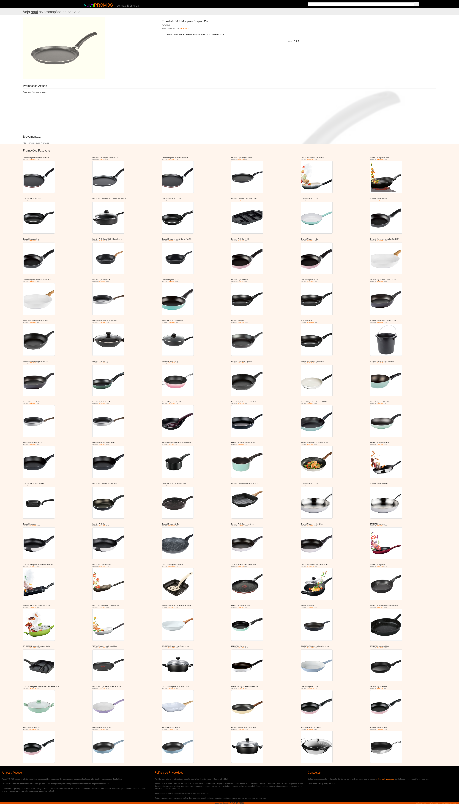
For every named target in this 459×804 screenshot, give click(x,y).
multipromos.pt (421, 803)
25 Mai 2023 (241, 363)
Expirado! (184, 28)
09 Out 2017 (380, 525)
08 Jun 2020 (241, 485)
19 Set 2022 (380, 281)
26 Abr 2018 (241, 444)
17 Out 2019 (102, 729)
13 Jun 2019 (171, 688)
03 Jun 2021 (241, 240)
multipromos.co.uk (449, 803)
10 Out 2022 (171, 322)
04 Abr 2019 (380, 159)
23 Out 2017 (310, 159)
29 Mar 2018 (380, 566)
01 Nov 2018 (310, 363)
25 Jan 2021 (33, 159)
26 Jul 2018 (310, 444)
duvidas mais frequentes (384, 779)
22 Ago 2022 (241, 281)
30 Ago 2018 (241, 607)
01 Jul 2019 (32, 200)
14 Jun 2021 (380, 240)
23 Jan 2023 (380, 322)
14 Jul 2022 (171, 444)
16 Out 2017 (33, 566)
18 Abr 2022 (171, 281)
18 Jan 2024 (241, 159)
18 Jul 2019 (241, 688)
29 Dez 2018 (33, 485)
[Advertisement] (328, 34)
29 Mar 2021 (33, 525)
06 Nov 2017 (102, 566)
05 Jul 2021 (102, 281)
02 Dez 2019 (171, 485)
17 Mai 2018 (33, 607)
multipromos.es (434, 803)
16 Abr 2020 (380, 363)
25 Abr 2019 (102, 485)
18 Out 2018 (310, 607)
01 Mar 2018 (380, 444)
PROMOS (103, 5)
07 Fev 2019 (241, 648)
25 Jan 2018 (241, 566)
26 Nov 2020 (310, 485)
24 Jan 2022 (102, 159)
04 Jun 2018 (171, 607)
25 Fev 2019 (310, 648)
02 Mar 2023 (102, 363)
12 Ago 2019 (241, 200)
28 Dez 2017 (171, 566)
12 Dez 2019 (171, 403)
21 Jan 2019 (102, 648)
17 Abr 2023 (241, 525)
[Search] (416, 4)
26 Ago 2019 (310, 688)
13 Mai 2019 (33, 688)
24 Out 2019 (310, 729)
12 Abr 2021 (171, 240)
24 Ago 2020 (380, 200)
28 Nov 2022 (241, 322)
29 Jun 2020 (241, 403)
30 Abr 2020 (310, 200)
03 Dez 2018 (380, 607)
